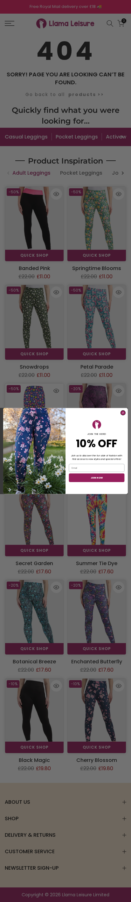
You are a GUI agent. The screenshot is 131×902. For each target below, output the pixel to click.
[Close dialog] (123, 412)
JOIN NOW (97, 477)
